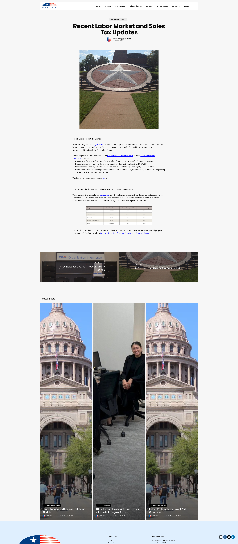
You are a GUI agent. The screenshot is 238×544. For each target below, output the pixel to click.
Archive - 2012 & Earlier (52, 505)
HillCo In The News (104, 505)
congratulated (98, 144)
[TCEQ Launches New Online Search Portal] (158, 267)
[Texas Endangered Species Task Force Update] (66, 411)
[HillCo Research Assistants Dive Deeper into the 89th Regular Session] (119, 411)
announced (104, 195)
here (104, 178)
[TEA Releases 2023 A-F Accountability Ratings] (79, 267)
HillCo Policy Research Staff (122, 38)
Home (110, 540)
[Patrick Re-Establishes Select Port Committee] (172, 411)
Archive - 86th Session (158, 505)
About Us (111, 543)
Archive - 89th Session (118, 19)
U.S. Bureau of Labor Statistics (120, 156)
